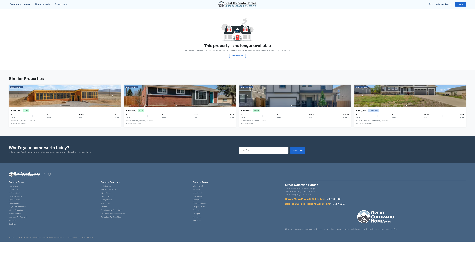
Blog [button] (431, 4)
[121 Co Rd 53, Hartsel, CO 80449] (65, 95)
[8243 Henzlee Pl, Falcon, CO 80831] (295, 95)
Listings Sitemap (73, 237)
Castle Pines (197, 196)
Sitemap (12, 221)
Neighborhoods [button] (42, 4)
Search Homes (15, 200)
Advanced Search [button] (444, 4)
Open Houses (106, 193)
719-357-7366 (337, 203)
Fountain (196, 210)
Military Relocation (16, 210)
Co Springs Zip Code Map (111, 217)
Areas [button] (27, 4)
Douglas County (199, 207)
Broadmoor (197, 193)
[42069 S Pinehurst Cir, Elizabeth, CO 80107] (410, 95)
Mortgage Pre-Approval (18, 217)
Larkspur (196, 214)
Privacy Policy (87, 237)
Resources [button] (60, 4)
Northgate (197, 221)
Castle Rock (197, 200)
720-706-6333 (333, 199)
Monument (197, 217)
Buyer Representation (17, 207)
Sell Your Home (15, 214)
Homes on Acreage (108, 189)
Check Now (298, 150)
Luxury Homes (106, 200)
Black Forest (198, 186)
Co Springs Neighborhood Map (113, 214)
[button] (44, 174)
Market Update (14, 193)
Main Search (106, 186)
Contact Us (13, 189)
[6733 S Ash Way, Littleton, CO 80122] (180, 95)
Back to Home (237, 56)
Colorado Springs (199, 203)
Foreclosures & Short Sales (111, 210)
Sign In (460, 4)
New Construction (108, 196)
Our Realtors (14, 203)
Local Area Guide (15, 196)
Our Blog (12, 224)
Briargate (196, 189)
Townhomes (105, 203)
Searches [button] (14, 4)
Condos (104, 207)
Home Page (13, 186)
